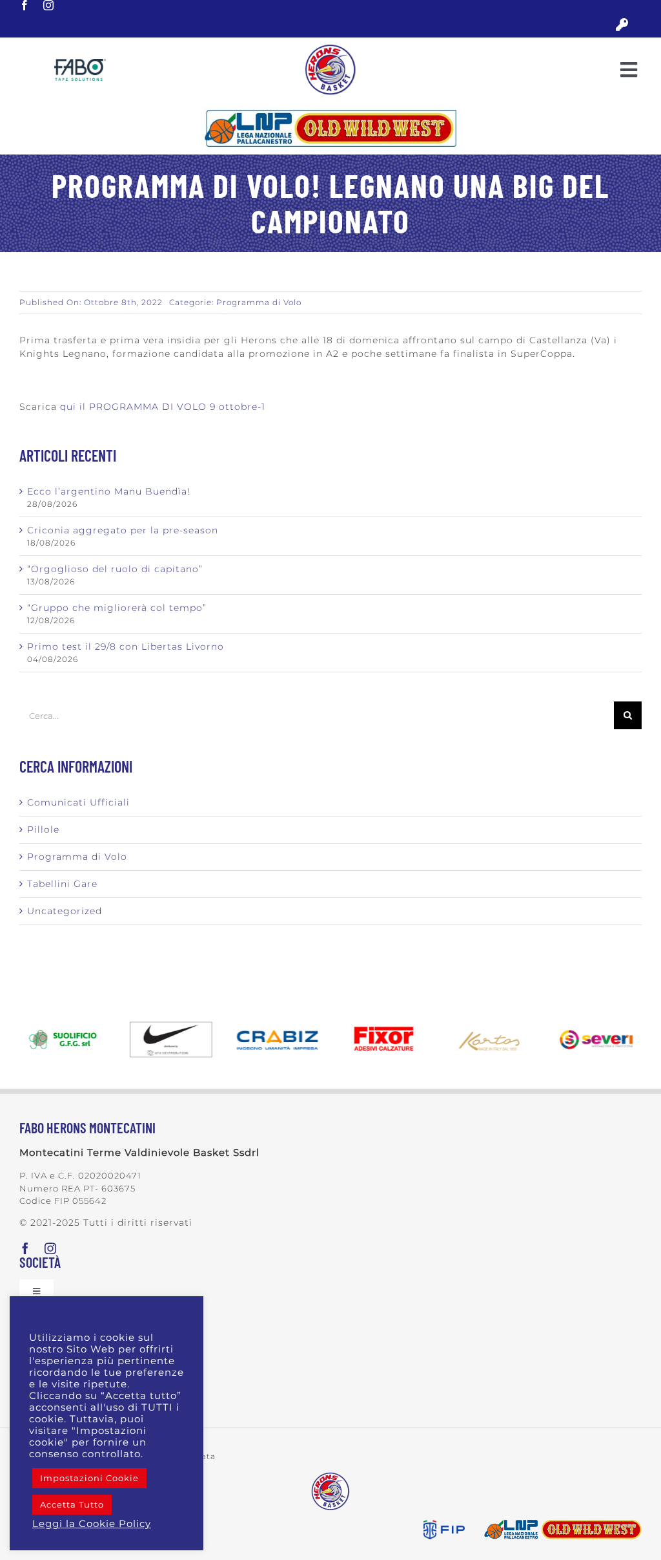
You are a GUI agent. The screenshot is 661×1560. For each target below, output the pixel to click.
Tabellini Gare (62, 884)
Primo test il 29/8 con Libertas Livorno (125, 646)
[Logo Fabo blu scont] (80, 63)
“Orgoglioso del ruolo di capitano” (115, 569)
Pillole (43, 829)
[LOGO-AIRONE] (330, 48)
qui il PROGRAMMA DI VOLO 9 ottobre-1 (162, 406)
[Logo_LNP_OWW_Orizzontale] (330, 110)
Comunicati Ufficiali (78, 802)
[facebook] (24, 5)
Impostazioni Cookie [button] (89, 1478)
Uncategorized (64, 911)
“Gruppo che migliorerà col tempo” (117, 608)
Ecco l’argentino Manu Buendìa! (108, 491)
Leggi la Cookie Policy (91, 1524)
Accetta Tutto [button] (72, 1504)
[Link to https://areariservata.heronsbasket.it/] (622, 24)
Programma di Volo (258, 302)
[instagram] (48, 5)
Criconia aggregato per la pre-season (122, 530)
